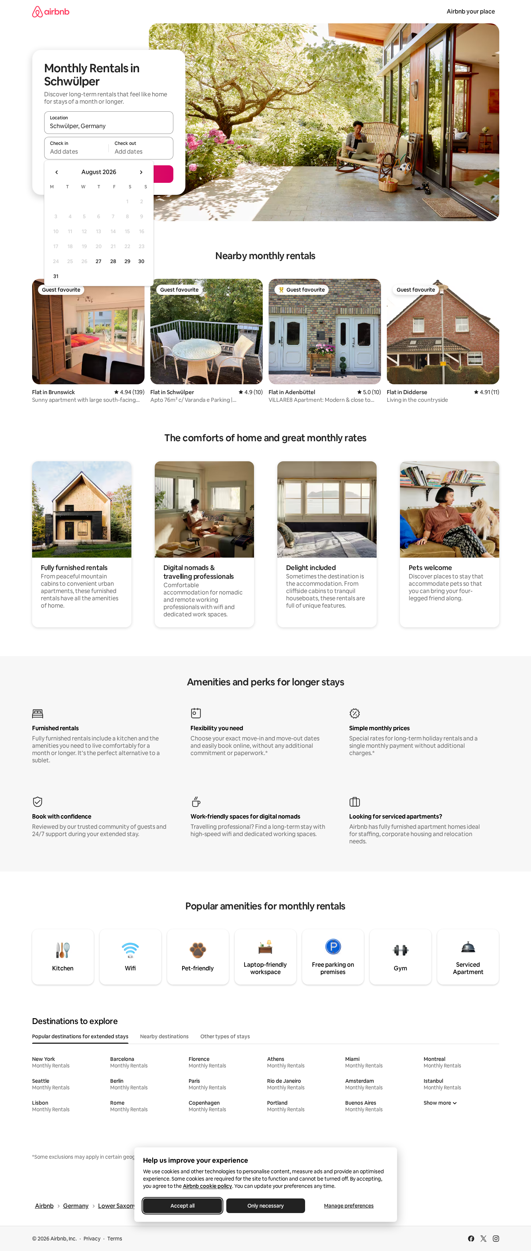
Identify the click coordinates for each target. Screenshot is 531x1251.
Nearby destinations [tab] (164, 1036)
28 (113, 261)
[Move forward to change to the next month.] (141, 172)
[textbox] (76, 151)
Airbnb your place (471, 11)
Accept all (182, 1205)
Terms (114, 1238)
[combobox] (109, 126)
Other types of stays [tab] (225, 1036)
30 (141, 261)
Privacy (92, 1238)
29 (127, 261)
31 (55, 276)
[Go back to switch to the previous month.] (57, 172)
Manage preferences (349, 1205)
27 (98, 261)
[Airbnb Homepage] (50, 11)
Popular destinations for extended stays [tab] (80, 1036)
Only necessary (265, 1205)
